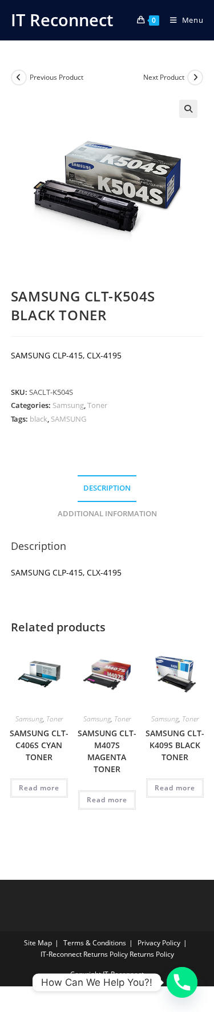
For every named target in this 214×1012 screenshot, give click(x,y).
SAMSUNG (68, 419)
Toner (97, 405)
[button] (188, 109)
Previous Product (56, 77)
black (38, 419)
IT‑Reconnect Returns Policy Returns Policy (107, 954)
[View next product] (195, 77)
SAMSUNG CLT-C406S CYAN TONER (39, 745)
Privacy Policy (159, 943)
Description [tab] (107, 488)
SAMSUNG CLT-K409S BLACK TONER (175, 745)
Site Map (38, 943)
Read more (39, 788)
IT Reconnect (62, 20)
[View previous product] (19, 77)
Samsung (68, 405)
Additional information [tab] (107, 514)
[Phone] (182, 982)
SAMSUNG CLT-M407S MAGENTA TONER (107, 751)
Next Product (163, 77)
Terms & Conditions (94, 943)
